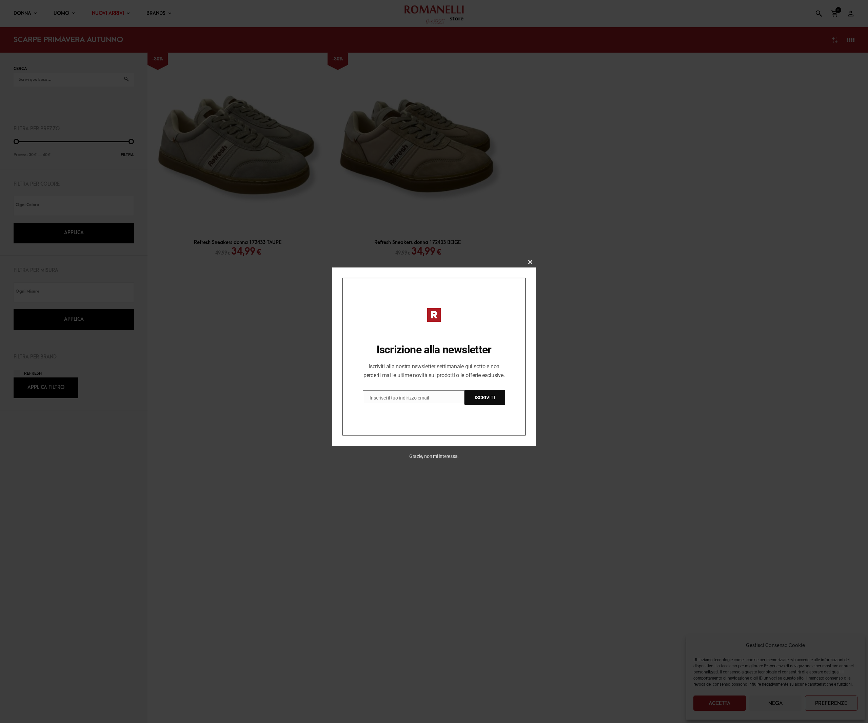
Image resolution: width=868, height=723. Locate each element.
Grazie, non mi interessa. (434, 456)
